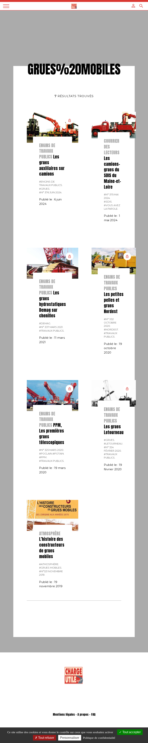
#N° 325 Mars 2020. (51, 450)
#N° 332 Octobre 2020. (110, 323)
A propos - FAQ (86, 714)
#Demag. (45, 323)
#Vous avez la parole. (112, 207)
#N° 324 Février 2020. (113, 449)
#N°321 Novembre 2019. (51, 573)
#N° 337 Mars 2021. (51, 327)
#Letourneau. (113, 443)
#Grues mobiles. (50, 567)
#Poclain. (46, 453)
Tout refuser (45, 737)
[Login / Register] (133, 6)
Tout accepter (131, 732)
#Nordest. (111, 329)
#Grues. (44, 188)
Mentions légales (64, 714)
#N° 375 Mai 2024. (111, 196)
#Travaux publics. (51, 330)
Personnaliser (69, 737)
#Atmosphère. (49, 564)
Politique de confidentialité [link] (99, 737)
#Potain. (58, 453)
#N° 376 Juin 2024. (50, 192)
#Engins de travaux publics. (51, 183)
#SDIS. (108, 201)
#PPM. (43, 457)
